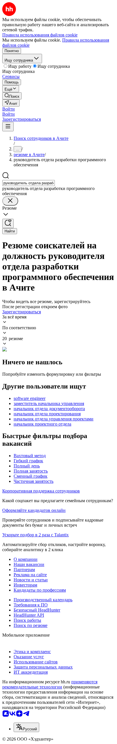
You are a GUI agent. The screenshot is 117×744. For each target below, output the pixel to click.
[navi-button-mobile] (8, 126)
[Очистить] (10, 201)
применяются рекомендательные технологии (49, 684)
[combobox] (28, 183)
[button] (8, 109)
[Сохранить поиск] (8, 223)
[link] (12, 95)
